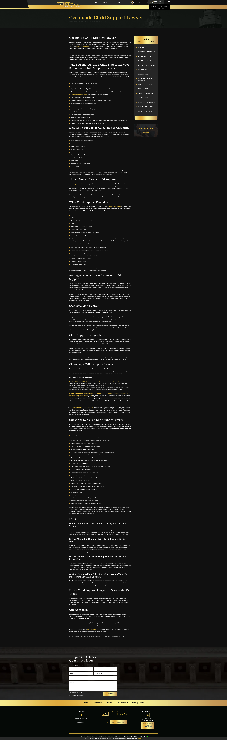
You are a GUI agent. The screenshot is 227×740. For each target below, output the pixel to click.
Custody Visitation (146, 65)
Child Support (144, 56)
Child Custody (144, 60)
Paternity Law (144, 69)
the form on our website (93, 629)
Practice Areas (128, 6)
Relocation (143, 89)
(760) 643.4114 (143, 2)
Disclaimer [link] (118, 736)
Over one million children (114, 206)
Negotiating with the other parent (79, 94)
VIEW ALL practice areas (146, 118)
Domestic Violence (146, 102)
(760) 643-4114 (147, 720)
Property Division (146, 84)
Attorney (111, 6)
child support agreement (82, 46)
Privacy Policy (78, 692)
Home (93, 6)
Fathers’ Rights (145, 111)
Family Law (143, 74)
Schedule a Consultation (159, 7)
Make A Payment (148, 724)
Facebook (103, 722)
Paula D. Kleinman (121, 53)
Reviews (119, 6)
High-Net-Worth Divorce (145, 79)
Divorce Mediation (146, 52)
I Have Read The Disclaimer (78, 695)
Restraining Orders (147, 106)
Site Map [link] (124, 736)
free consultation (118, 722)
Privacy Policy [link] (130, 736)
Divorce (141, 47)
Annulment (143, 98)
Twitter (107, 722)
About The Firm (101, 6)
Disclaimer (71, 692)
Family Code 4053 (77, 184)
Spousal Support (145, 93)
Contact (143, 6)
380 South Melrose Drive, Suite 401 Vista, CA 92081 (162, 2)
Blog (137, 6)
